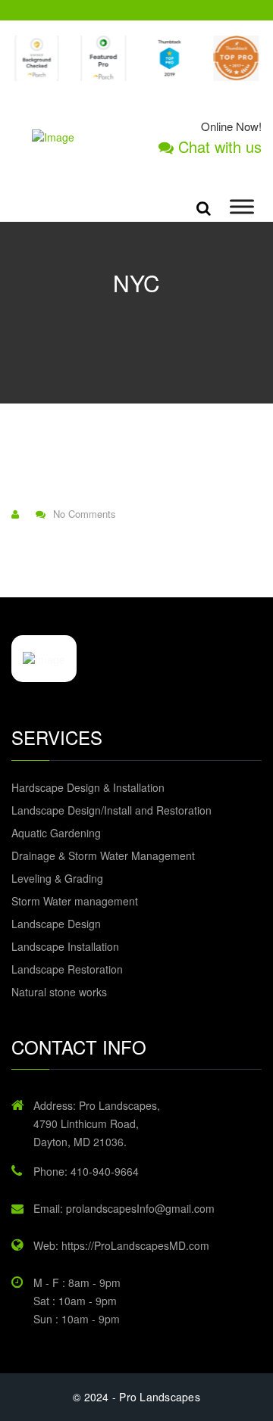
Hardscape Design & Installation (88, 787)
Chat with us (218, 146)
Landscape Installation (65, 946)
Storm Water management (74, 900)
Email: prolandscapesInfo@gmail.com (124, 1208)
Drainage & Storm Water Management (103, 855)
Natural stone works (59, 991)
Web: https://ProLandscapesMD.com (121, 1245)
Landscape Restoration (67, 969)
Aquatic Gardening (56, 832)
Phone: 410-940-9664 (86, 1171)
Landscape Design (56, 923)
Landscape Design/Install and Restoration (111, 810)
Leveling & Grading (57, 878)
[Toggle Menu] (242, 207)
